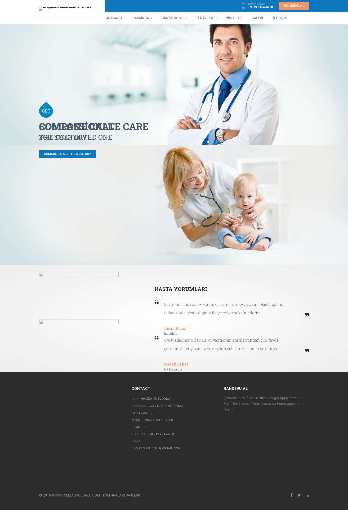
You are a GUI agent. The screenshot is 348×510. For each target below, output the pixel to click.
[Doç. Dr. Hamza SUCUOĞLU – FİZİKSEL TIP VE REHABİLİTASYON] (70, 9)
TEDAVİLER (204, 18)
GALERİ (257, 18)
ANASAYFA (114, 18)
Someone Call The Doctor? (67, 154)
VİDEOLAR (234, 18)
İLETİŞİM (280, 18)
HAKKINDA (140, 18)
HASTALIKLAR (172, 18)
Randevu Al (294, 5)
